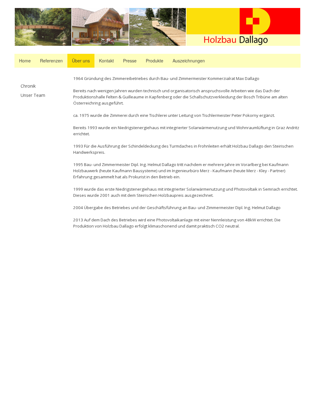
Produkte (154, 60)
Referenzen (51, 60)
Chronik (28, 86)
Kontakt (106, 60)
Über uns (81, 60)
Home (25, 60)
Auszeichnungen (189, 60)
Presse (130, 60)
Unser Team (33, 95)
